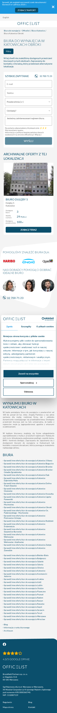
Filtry (8, 51)
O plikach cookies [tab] (45, 326)
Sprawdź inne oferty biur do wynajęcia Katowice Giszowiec (24, 489)
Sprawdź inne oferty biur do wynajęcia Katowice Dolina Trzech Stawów (27, 484)
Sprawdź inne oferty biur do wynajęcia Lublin (23, 585)
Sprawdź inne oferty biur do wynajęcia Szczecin (24, 610)
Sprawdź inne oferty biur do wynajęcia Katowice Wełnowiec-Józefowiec (24, 540)
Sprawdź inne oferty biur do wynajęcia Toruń (23, 613)
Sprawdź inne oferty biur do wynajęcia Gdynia (23, 564)
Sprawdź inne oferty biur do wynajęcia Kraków (24, 579)
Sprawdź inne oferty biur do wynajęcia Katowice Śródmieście (24, 525)
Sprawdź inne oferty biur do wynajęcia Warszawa (25, 616)
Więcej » (38, 134)
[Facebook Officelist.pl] (4, 644)
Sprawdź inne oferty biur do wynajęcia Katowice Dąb (26, 475)
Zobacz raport (27, 10)
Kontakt (31, 707)
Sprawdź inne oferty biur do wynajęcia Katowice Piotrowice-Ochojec (24, 516)
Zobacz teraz (28, 229)
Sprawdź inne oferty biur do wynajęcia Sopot (23, 607)
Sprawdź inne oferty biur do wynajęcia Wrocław (24, 619)
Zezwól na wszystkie (28, 374)
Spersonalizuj (27, 382)
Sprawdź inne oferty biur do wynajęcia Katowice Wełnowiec (24, 535)
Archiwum (8, 630)
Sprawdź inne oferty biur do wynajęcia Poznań (23, 594)
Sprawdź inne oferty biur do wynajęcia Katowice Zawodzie (24, 549)
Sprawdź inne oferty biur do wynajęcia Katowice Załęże (27, 545)
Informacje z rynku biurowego (17, 627)
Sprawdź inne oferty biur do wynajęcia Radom (23, 597)
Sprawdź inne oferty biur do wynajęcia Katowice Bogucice (29, 463)
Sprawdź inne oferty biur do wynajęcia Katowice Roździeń (28, 521)
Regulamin (7, 702)
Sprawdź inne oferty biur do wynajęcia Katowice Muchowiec (24, 503)
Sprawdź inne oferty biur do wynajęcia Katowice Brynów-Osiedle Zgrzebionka (28, 471)
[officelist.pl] (15, 666)
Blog (6, 624)
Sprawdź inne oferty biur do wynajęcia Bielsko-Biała (26, 555)
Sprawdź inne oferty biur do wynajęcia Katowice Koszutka (29, 494)
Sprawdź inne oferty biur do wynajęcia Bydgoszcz (25, 558)
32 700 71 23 (46, 76)
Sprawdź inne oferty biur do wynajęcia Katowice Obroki (28, 507)
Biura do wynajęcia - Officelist (17, 30)
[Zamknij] (53, 7)
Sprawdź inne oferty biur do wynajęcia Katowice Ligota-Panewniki (28, 498)
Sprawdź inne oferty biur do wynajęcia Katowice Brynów (28, 467)
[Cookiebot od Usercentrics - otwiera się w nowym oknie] (42, 319)
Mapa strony (8, 707)
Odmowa (28, 392)
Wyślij (28, 141)
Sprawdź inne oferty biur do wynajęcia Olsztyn (24, 588)
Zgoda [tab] (9, 326)
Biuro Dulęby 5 (17, 199)
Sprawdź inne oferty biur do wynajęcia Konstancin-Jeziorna (26, 575)
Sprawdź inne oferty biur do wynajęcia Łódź (22, 582)
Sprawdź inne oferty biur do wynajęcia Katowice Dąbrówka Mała (24, 479)
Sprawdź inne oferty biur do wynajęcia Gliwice (24, 567)
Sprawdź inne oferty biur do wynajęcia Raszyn (23, 601)
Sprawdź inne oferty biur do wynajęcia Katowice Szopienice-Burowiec (24, 530)
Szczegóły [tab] (26, 326)
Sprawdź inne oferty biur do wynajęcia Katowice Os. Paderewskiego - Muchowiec (26, 511)
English (6, 17)
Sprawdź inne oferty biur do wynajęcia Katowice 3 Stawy (28, 460)
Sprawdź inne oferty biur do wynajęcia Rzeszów (24, 604)
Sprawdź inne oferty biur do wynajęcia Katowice (24, 571)
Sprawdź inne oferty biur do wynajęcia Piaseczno (25, 591)
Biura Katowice (38, 30)
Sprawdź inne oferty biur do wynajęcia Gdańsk (23, 561)
